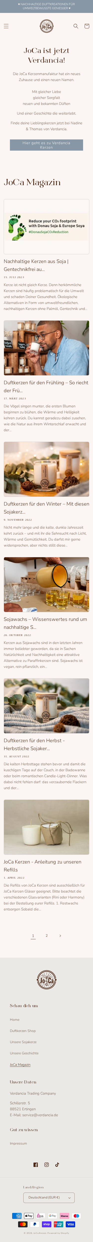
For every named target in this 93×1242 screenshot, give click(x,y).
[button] (6, 26)
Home (14, 1019)
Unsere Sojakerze (23, 1042)
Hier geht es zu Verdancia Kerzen (46, 145)
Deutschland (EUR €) (44, 1197)
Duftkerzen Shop (23, 1030)
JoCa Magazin (20, 1064)
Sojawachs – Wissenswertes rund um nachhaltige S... (45, 623)
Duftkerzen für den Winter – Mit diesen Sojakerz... (46, 508)
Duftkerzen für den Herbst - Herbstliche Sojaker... (34, 744)
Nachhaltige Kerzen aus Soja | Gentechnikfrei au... (36, 265)
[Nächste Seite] (60, 935)
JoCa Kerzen (40, 1233)
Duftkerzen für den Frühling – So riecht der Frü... (46, 386)
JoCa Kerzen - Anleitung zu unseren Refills (42, 865)
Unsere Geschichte (24, 1053)
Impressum (18, 1143)
